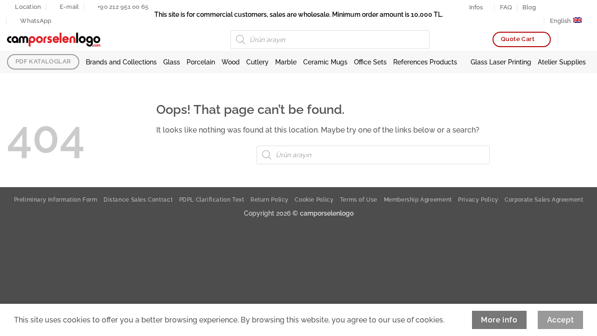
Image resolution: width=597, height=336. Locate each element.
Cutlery (257, 62)
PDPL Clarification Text (211, 199)
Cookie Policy (314, 199)
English (560, 20)
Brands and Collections (121, 62)
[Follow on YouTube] (581, 7)
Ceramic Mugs (325, 62)
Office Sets (370, 62)
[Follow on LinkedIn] (573, 7)
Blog (529, 7)
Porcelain (201, 62)
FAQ (506, 7)
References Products (425, 62)
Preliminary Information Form (55, 199)
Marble (286, 62)
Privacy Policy (478, 199)
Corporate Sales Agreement (544, 199)
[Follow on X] (564, 7)
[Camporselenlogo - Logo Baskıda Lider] (53, 40)
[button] (585, 39)
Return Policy (269, 199)
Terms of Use (358, 199)
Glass (171, 62)
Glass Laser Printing (501, 62)
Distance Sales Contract (138, 199)
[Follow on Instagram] (554, 7)
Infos (476, 7)
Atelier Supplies (562, 62)
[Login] (569, 39)
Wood (231, 62)
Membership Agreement (418, 199)
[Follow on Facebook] (545, 7)
